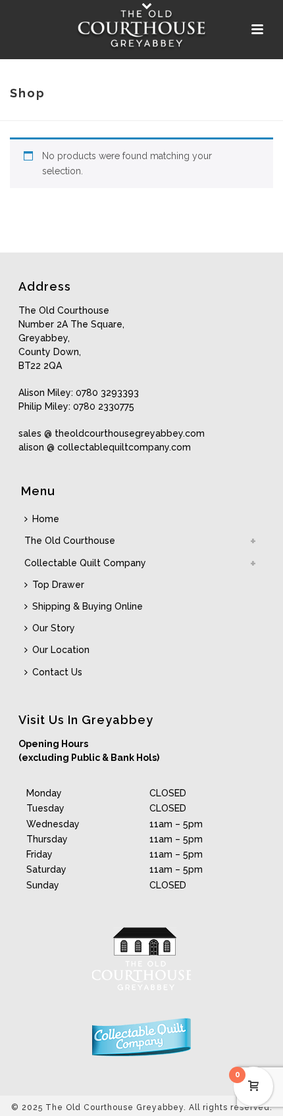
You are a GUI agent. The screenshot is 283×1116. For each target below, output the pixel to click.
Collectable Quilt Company (85, 563)
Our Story (53, 628)
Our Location (61, 649)
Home (45, 519)
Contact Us (57, 672)
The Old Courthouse (69, 540)
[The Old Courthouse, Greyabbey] (141, 29)
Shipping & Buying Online (87, 606)
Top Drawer (58, 584)
